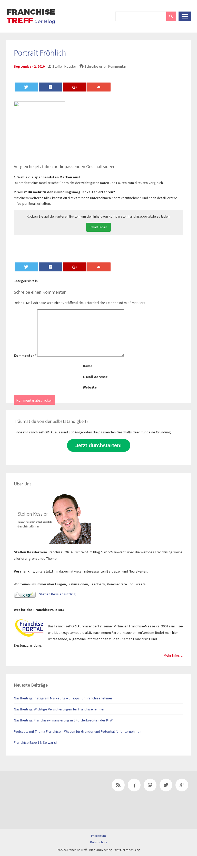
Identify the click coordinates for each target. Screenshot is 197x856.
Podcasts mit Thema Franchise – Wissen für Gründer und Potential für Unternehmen (77, 731)
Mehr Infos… (173, 655)
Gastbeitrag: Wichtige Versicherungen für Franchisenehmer (59, 709)
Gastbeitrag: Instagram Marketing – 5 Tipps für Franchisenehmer (63, 698)
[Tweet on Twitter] (26, 87)
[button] (171, 16)
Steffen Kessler (64, 66)
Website (90, 387)
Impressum (98, 836)
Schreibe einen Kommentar (105, 66)
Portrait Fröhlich (40, 53)
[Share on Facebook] (50, 87)
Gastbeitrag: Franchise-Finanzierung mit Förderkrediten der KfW (63, 720)
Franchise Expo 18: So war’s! (35, 742)
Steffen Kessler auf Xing (57, 594)
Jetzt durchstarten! (98, 445)
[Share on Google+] (74, 87)
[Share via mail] (99, 87)
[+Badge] (42, 792)
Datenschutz (98, 842)
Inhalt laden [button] (98, 227)
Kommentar (25, 355)
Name (87, 366)
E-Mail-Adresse (95, 376)
